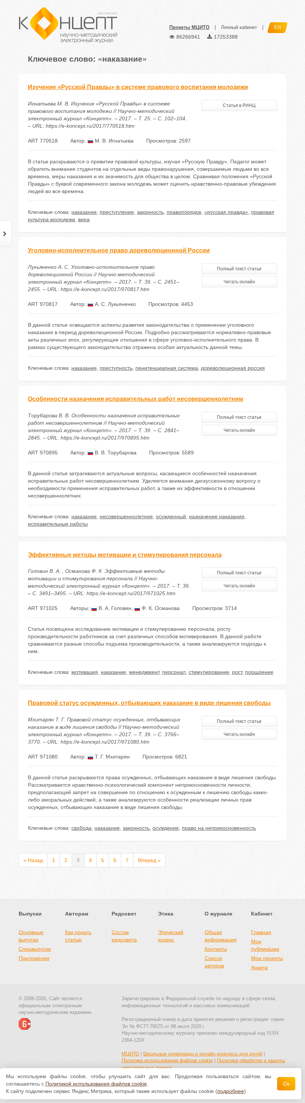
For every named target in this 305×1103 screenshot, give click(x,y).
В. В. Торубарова (115, 453)
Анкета (259, 967)
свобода (81, 828)
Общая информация (221, 936)
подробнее (230, 1091)
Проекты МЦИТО (189, 27)
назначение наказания (216, 516)
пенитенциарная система (166, 368)
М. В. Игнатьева (113, 141)
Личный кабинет (239, 27)
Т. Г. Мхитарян (111, 757)
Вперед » (149, 860)
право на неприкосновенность (219, 828)
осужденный (171, 516)
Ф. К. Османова (160, 608)
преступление (117, 212)
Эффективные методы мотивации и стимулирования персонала (125, 555)
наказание (84, 212)
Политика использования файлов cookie (167, 1060)
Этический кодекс (170, 936)
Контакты (216, 949)
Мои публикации (265, 945)
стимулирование (209, 672)
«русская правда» (226, 212)
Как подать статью (78, 936)
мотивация (84, 672)
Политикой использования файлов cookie (96, 1084)
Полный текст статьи (239, 268)
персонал (174, 672)
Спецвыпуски (35, 949)
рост (237, 672)
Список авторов (214, 962)
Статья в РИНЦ (239, 105)
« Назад (33, 860)
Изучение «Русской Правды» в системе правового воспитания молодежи (138, 87)
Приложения (34, 958)
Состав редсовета (124, 936)
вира (84, 219)
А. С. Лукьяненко (114, 304)
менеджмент (144, 672)
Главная (261, 932)
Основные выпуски (31, 936)
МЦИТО (130, 1054)
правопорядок (184, 212)
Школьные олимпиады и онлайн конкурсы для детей (202, 1054)
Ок (286, 1084)
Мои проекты (267, 958)
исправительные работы (58, 524)
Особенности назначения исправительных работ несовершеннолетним (135, 399)
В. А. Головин (114, 608)
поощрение (259, 672)
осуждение (165, 828)
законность (150, 212)
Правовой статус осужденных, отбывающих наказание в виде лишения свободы (149, 703)
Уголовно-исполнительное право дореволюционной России (119, 250)
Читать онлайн (239, 281)
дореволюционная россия (233, 368)
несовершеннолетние (126, 516)
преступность (116, 368)
